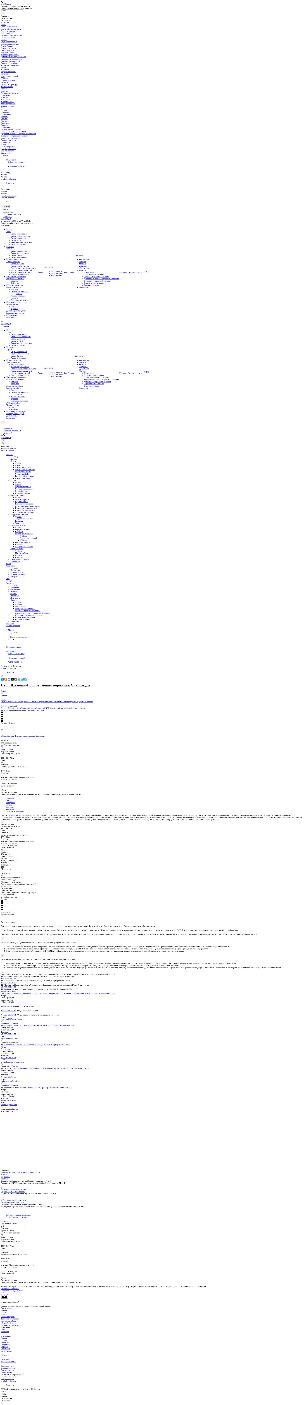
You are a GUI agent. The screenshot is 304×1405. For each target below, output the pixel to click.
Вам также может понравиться (18, 1215)
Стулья (18, 485)
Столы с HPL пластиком (11, 708)
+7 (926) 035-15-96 (8, 983)
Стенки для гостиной (28, 538)
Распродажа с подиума (74, 702)
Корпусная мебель (22, 529)
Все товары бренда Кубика (12, 1291)
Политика (5, 1359)
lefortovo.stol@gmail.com (10, 1038)
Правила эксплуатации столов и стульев (17, 1172)
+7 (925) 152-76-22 (8, 991)
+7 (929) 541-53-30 (8, 1011)
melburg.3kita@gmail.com (11, 1081)
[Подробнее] (1, 1187)
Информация (6, 1351)
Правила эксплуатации (15, 811)
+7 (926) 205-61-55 (8, 978)
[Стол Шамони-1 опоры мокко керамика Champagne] (23, 736)
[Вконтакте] (6, 202)
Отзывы (9, 801)
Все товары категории (10, 1289)
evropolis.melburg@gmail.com (12, 1062)
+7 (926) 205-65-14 (8, 1006)
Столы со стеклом (77, 708)
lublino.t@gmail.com (9, 1105)
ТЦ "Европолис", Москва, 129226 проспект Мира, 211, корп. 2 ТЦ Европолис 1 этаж (35, 1045)
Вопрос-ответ (6, 1372)
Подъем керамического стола (13, 1192)
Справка (18, 604)
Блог (3, 1357)
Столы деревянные (28, 708)
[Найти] (3, 13)
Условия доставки (8, 1368)
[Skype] (22, 679)
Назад (15, 457)
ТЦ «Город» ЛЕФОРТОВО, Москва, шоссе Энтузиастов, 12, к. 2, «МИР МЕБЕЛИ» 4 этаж (37, 1026)
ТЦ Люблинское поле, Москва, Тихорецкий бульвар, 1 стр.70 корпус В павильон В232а (36, 1088)
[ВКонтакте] (2, 679)
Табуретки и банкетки (24, 519)
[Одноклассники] (5, 679)
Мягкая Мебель (21, 553)
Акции (4, 1330)
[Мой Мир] (9, 679)
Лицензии (5, 1342)
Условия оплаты (7, 1366)
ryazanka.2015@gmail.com (11, 1019)
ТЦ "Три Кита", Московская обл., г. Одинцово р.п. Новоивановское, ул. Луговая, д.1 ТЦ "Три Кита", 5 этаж (45, 1068)
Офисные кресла (22, 500)
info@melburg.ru (9, 179)
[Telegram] (25, 679)
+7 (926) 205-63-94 (8, 1015)
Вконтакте (10, 183)
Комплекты (88, 702)
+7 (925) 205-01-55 (8, 987)
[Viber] (15, 679)
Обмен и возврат (8, 1370)
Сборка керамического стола (12, 1202)
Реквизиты (5, 1349)
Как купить (15, 570)
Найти (4, 1394)
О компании (6, 1336)
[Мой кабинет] (2, 426)
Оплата (9, 805)
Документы (5, 1344)
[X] (12, 679)
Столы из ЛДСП (43, 708)
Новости (4, 1338)
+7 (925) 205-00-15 (9, 149)
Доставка (9, 807)
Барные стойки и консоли (60, 708)
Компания (14, 587)
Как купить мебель (8, 1362)
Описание (10, 798)
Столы (18, 465)
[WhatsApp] (19, 679)
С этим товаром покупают (16, 1217)
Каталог (13, 459)
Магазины (10, 809)
